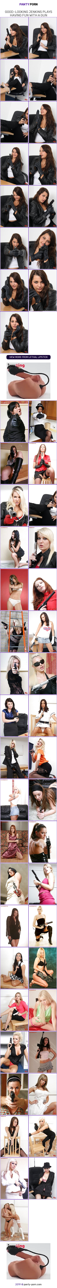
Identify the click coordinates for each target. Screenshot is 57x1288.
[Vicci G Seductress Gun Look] (42, 548)
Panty (28, 4)
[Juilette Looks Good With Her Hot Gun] (14, 800)
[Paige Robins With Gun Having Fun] (42, 926)
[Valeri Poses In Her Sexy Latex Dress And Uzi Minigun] (42, 842)
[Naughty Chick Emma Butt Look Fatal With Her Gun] (42, 463)
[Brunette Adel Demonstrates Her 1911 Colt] (14, 548)
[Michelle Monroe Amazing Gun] (42, 674)
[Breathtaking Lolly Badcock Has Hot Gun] (14, 1094)
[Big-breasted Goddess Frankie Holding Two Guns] (14, 1052)
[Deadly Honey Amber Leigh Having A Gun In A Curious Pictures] (14, 884)
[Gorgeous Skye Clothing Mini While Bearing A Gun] (42, 632)
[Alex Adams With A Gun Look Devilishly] (42, 1136)
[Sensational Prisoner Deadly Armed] (42, 590)
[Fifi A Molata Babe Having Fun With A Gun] (42, 421)
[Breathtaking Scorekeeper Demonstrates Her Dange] (14, 716)
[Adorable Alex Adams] (14, 1178)
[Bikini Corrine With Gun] (14, 590)
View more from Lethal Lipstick (28, 357)
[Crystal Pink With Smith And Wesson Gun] (14, 1220)
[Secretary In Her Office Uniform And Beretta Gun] (14, 421)
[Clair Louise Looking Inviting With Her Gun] (42, 968)
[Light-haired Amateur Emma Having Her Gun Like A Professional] (14, 758)
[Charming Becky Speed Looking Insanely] (14, 926)
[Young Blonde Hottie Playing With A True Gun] (42, 758)
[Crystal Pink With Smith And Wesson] (14, 1010)
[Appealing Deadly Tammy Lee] (14, 1136)
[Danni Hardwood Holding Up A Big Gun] (14, 632)
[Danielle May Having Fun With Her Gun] (42, 884)
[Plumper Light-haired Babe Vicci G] (42, 1010)
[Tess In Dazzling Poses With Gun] (14, 674)
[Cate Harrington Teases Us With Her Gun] (42, 800)
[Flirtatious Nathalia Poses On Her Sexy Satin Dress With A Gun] (14, 842)
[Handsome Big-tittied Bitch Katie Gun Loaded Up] (42, 1178)
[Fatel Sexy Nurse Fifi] (42, 716)
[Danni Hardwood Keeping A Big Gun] (14, 505)
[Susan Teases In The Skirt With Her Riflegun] (42, 1052)
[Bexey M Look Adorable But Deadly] (14, 968)
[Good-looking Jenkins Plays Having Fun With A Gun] (42, 505)
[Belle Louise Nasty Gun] (42, 1094)
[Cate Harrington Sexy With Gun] (14, 463)
